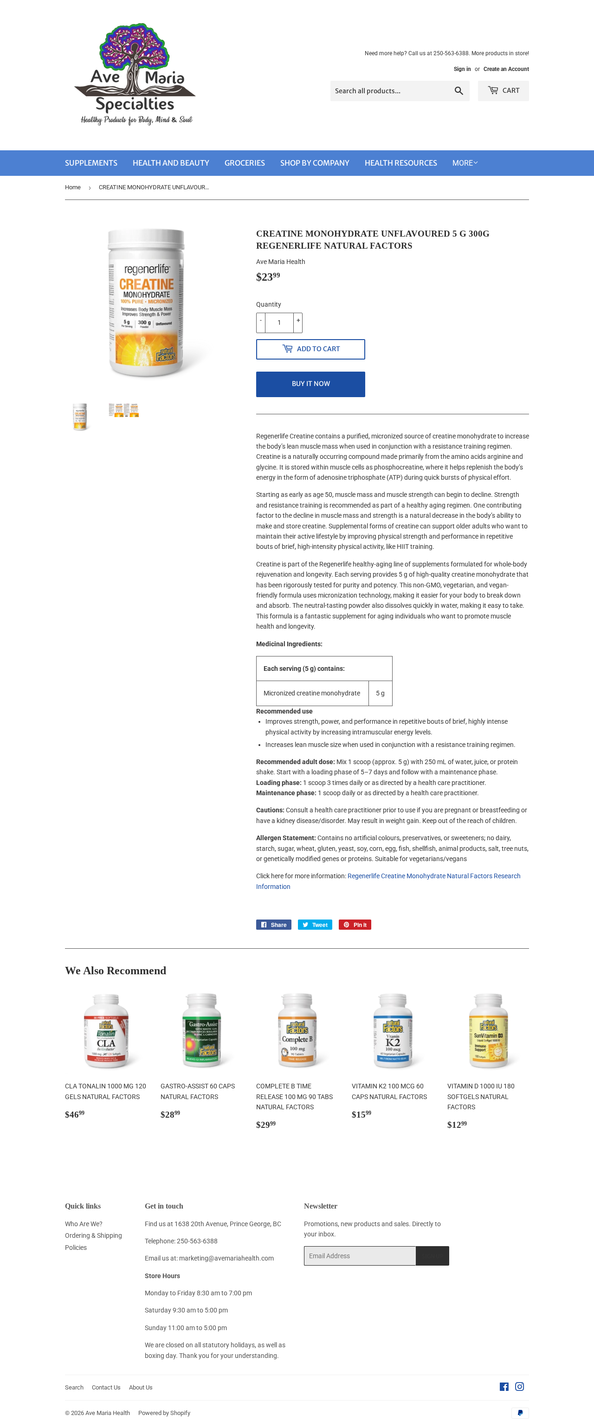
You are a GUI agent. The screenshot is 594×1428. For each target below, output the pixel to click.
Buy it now (311, 384)
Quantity (268, 304)
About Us (141, 1387)
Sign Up (432, 1256)
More (462, 163)
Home (73, 187)
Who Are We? (84, 1224)
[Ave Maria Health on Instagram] (519, 1388)
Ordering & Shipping (93, 1235)
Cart (510, 90)
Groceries (245, 162)
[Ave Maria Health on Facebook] (504, 1388)
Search (74, 1387)
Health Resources (401, 162)
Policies (76, 1247)
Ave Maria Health (107, 1412)
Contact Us (106, 1387)
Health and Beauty (171, 162)
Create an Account (506, 69)
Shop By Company (314, 162)
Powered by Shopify (164, 1412)
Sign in (462, 69)
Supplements (91, 162)
